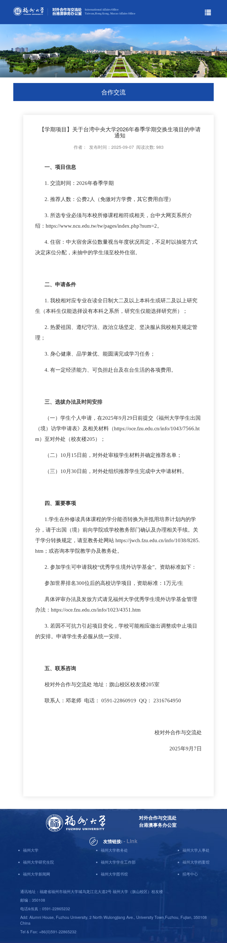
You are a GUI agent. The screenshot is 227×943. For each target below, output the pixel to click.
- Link (130, 841)
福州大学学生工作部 (118, 862)
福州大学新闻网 (36, 874)
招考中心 (190, 874)
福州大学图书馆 (114, 874)
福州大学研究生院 (38, 862)
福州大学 (30, 850)
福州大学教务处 (114, 850)
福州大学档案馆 (196, 862)
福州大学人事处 (196, 850)
